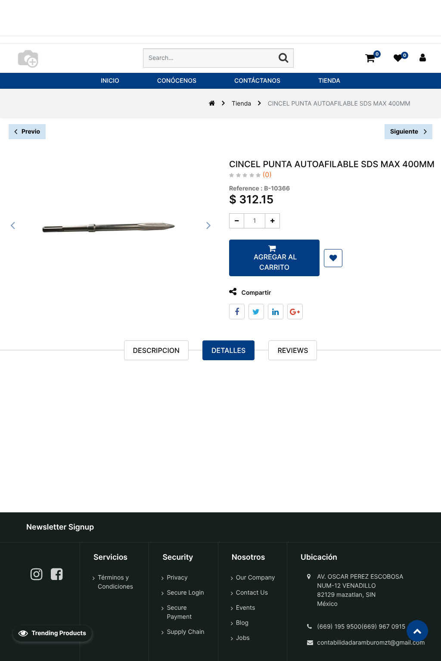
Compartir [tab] (255, 292)
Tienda (241, 103)
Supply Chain (185, 632)
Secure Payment (179, 612)
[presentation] (13, 225)
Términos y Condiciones (115, 582)
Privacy (177, 577)
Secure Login (185, 592)
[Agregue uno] (272, 220)
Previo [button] (31, 131)
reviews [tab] (292, 350)
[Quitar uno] (236, 220)
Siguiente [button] (404, 131)
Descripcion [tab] (156, 350)
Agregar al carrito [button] (274, 262)
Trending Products (58, 633)
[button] (333, 258)
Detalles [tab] (228, 350)
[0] (370, 58)
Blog (242, 623)
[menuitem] (110, 81)
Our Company (255, 577)
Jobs (243, 638)
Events (245, 607)
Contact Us (252, 592)
